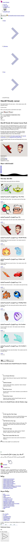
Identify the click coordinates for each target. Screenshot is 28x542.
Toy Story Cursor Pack (15, 135)
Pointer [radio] (11, 112)
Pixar (6, 158)
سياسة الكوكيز (6, 520)
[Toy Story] (12, 194)
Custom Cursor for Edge (8, 480)
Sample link (8, 114)
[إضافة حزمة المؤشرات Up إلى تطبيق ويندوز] (4, 223)
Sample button (14, 114)
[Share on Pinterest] (14, 169)
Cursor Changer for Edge (8, 482)
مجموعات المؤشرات (7, 500)
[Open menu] (1, 14)
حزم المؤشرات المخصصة (8, 501)
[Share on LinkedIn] (14, 170)
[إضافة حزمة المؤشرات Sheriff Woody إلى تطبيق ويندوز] (4, 120)
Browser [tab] (4, 361)
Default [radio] (6, 112)
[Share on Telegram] (14, 171)
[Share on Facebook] (14, 166)
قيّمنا (4, 508)
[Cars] (12, 279)
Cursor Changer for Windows (9, 483)
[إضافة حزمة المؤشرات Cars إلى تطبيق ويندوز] (4, 288)
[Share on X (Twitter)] (14, 167)
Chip (19, 114)
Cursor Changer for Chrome (9, 481)
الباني (4, 496)
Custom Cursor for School (8, 504)
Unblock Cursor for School (8, 505)
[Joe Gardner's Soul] (12, 343)
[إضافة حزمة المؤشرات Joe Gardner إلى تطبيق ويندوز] (4, 331)
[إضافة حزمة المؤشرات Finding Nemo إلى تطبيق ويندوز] (4, 310)
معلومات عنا (6, 513)
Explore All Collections (5, 452)
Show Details (4, 531)
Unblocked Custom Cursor (8, 502)
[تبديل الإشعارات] (1, 17)
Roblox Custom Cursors (8, 484)
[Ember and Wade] (12, 256)
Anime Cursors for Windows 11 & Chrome (12, 485)
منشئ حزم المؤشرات (8, 498)
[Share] (1, 118)
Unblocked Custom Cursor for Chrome (11, 503)
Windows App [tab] (10, 361)
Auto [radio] (2, 112)
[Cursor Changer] (2, 2)
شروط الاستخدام (6, 517)
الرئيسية (5, 4)
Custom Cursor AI (7, 497)
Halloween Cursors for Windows (10, 487)
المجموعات (5, 5)
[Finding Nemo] (12, 300)
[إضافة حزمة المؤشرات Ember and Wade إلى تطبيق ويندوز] (4, 268)
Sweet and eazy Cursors (8, 488)
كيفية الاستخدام (6, 11)
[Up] (12, 214)
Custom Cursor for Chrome (8, 478)
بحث (4, 493)
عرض (2, 201)
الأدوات (5, 8)
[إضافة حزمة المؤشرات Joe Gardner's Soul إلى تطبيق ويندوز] (4, 354)
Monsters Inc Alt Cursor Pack (15, 137)
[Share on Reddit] (14, 173)
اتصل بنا (5, 515)
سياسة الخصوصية (7, 516)
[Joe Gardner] (12, 321)
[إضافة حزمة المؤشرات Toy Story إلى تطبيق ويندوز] (4, 202)
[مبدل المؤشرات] (2, 467)
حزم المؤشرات (6, 7)
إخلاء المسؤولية (6, 518)
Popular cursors (6, 495)
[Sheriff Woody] (12, 235)
